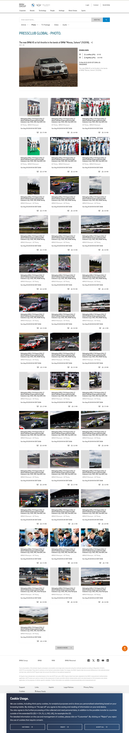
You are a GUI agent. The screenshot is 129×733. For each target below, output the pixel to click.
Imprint (51, 687)
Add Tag (97, 20)
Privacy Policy (88, 687)
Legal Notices (69, 687)
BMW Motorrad (70, 660)
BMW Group (23, 660)
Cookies (22, 691)
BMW (40, 660)
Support (22, 687)
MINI (53, 660)
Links (37, 687)
